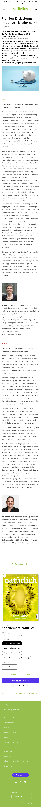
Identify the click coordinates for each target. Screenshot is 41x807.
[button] (4, 8)
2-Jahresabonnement (12, 648)
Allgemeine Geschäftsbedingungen (16, 761)
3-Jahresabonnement (12, 653)
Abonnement (9, 723)
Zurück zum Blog (22, 564)
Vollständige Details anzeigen (26, 694)
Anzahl (4, 663)
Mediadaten (8, 751)
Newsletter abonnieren (12, 718)
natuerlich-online (17, 803)
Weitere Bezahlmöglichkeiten (20, 686)
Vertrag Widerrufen (11, 742)
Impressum (8, 756)
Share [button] (6, 555)
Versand (11, 635)
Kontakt (7, 737)
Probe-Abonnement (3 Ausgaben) (16, 658)
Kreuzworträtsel (10, 732)
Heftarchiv (8, 727)
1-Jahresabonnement (12, 643)
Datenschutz (8, 766)
